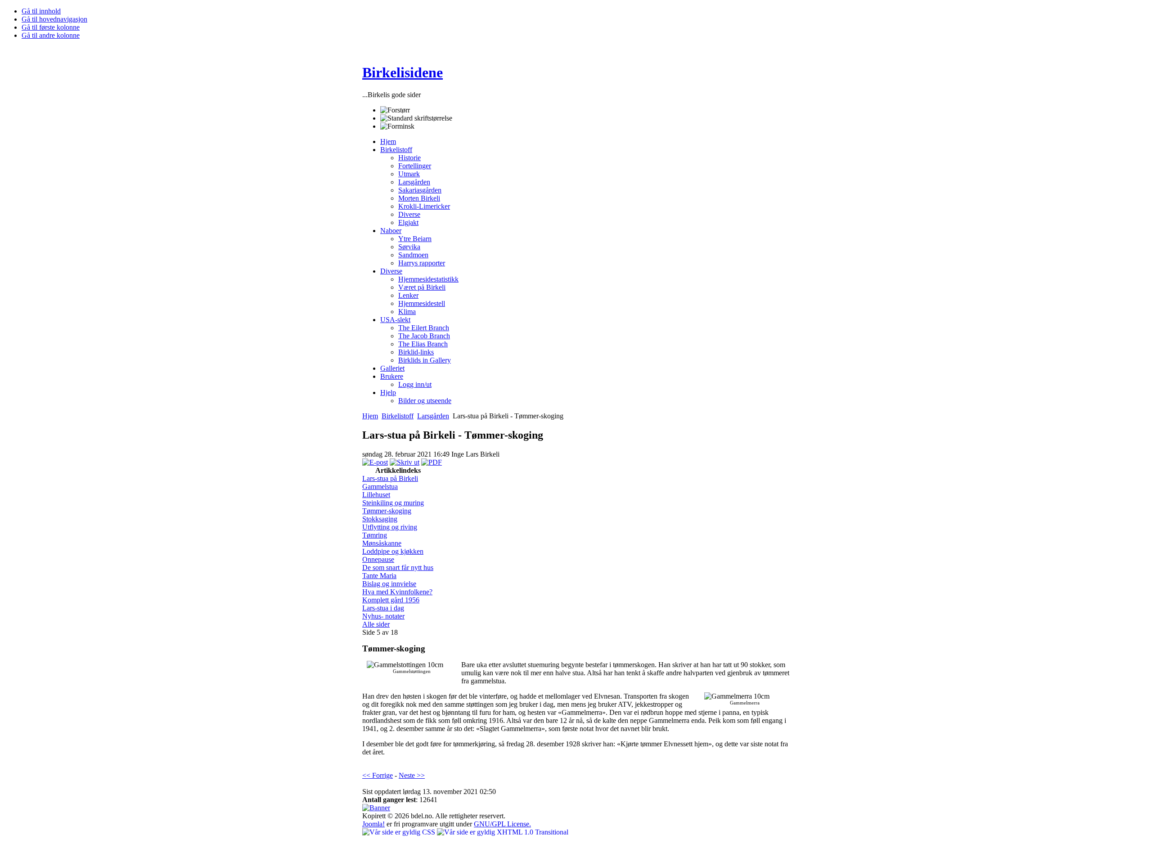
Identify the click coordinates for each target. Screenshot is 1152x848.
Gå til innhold (41, 11)
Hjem (370, 416)
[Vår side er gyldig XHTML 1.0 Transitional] (502, 832)
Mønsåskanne (381, 543)
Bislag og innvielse (389, 584)
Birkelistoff (398, 416)
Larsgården (433, 416)
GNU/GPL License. (502, 824)
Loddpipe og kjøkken (392, 551)
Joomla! (373, 824)
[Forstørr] (395, 110)
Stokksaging (379, 519)
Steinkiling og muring (393, 503)
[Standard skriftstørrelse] (416, 118)
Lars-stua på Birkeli (390, 478)
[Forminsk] (397, 126)
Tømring (374, 535)
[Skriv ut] (404, 462)
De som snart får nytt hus (397, 567)
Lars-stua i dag (383, 608)
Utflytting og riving (389, 527)
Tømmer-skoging (386, 511)
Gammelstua (380, 486)
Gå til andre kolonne (51, 35)
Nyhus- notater (383, 616)
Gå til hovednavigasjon (54, 19)
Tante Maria (379, 575)
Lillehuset (376, 494)
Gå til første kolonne (51, 27)
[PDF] (431, 462)
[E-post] (375, 462)
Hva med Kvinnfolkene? (397, 592)
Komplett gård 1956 (390, 600)
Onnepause (378, 559)
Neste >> (412, 775)
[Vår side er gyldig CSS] (399, 832)
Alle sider (376, 624)
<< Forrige (377, 775)
